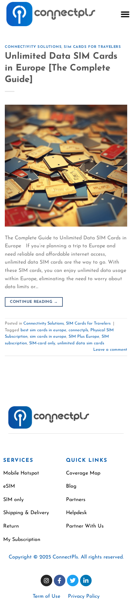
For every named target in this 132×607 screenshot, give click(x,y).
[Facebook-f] (59, 580)
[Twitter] (72, 580)
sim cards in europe (48, 336)
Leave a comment (110, 350)
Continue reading (34, 302)
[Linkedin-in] (86, 580)
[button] (125, 14)
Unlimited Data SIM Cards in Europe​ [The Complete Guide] (61, 68)
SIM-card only (42, 343)
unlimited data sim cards (80, 343)
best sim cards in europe (43, 330)
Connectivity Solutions (33, 47)
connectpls (78, 330)
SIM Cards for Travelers (92, 47)
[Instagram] (46, 580)
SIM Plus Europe (84, 336)
